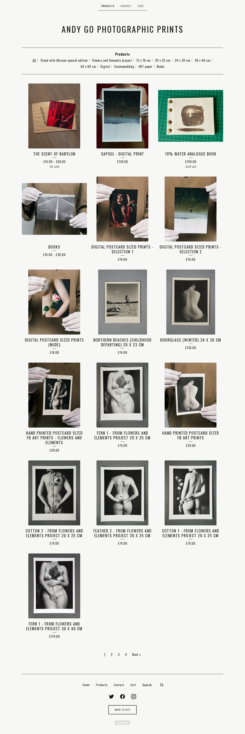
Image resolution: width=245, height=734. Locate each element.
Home (86, 685)
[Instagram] (133, 697)
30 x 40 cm (202, 60)
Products (107, 6)
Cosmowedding (124, 66)
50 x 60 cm (88, 66)
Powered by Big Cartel (122, 722)
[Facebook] (122, 697)
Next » (136, 654)
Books (161, 66)
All (34, 60)
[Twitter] (111, 697)
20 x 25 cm (162, 60)
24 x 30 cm (182, 60)
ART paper (145, 66)
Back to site (122, 709)
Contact (125, 6)
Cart (141, 6)
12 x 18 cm (143, 60)
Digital (105, 66)
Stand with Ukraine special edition (64, 60)
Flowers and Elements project (112, 60)
